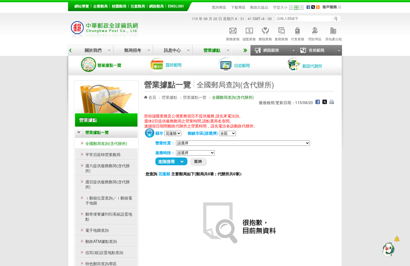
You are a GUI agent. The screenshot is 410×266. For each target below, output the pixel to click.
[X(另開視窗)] (313, 7)
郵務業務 (233, 38)
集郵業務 (281, 38)
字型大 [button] (302, 8)
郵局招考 (132, 50)
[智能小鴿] (387, 249)
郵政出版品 (259, 7)
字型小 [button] (291, 8)
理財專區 (315, 38)
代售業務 (297, 38)
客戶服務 (333, 9)
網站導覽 (81, 6)
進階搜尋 (166, 161)
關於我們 (93, 50)
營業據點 (212, 50)
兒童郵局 (138, 6)
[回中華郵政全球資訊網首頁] (104, 36)
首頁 (152, 97)
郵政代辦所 (310, 64)
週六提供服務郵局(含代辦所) (107, 168)
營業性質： (165, 143)
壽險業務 (265, 38)
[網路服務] (273, 50)
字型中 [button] (296, 8)
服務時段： (165, 152)
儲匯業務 (249, 38)
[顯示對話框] (396, 238)
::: (71, 5)
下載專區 (238, 7)
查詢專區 (219, 7)
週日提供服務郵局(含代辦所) (107, 184)
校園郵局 (119, 6)
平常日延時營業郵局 (102, 154)
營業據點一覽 (105, 64)
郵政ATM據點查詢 (101, 241)
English (176, 6)
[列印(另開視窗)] (331, 102)
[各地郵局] (319, 50)
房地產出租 (333, 38)
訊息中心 (172, 50)
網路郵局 (156, 6)
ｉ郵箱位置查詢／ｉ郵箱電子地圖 (108, 200)
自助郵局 (242, 64)
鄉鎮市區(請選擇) (203, 133)
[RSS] (318, 7)
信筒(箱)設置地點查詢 (104, 252)
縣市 (159, 133)
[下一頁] (244, 50)
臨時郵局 (173, 64)
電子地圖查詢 (97, 230)
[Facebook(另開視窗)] (308, 7)
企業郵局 (100, 6)
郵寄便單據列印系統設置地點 (108, 216)
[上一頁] (70, 50)
